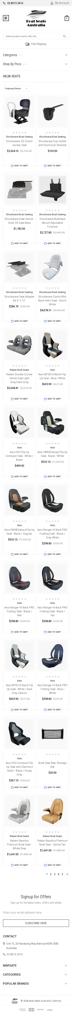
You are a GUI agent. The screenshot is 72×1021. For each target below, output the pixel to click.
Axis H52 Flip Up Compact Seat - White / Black (19, 456)
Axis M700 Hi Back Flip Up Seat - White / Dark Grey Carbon (19, 689)
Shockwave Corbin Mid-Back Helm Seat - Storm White (52, 300)
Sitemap (56, 1000)
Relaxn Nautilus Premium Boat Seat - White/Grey (19, 844)
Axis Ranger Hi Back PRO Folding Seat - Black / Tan (52, 611)
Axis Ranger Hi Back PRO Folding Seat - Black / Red (19, 611)
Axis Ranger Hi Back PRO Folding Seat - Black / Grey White (52, 533)
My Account (62, 2)
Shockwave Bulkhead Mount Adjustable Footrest (52, 222)
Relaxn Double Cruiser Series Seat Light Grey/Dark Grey (19, 378)
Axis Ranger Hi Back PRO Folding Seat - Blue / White (52, 689)
